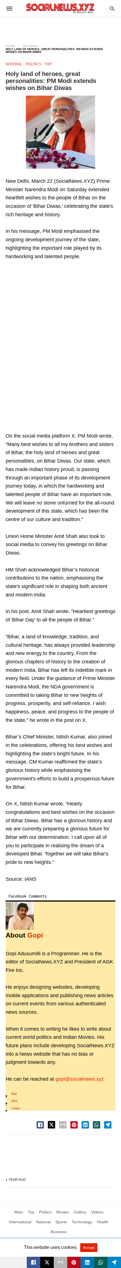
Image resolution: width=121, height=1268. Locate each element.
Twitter (15, 1108)
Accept (89, 1248)
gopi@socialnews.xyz (79, 1079)
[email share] (62, 1125)
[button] (60, 132)
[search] (112, 8)
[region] (60, 27)
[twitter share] (51, 1125)
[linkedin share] (85, 1125)
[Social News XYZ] (60, 8)
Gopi (35, 935)
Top (48, 64)
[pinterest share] (74, 1125)
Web (14, 1101)
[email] (60, 1262)
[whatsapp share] (96, 1125)
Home (10, 46)
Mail (14, 1093)
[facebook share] (40, 1125)
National (31, 46)
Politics (33, 64)
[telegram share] (107, 1125)
